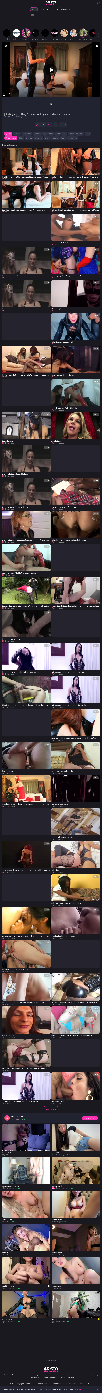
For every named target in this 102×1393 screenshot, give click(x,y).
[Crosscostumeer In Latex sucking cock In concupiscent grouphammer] (26, 923)
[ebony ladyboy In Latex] (75, 296)
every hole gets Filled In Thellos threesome (19, 573)
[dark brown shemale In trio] (75, 758)
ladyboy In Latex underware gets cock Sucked (69, 672)
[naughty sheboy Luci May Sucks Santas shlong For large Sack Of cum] (26, 791)
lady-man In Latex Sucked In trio (15, 276)
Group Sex (38, 138)
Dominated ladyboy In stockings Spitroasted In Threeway (24, 1068)
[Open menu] (3, 3)
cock (51, 134)
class (88, 134)
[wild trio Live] (75, 857)
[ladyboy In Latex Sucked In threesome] (26, 296)
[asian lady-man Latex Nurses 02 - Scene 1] (75, 890)
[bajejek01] (76, 1140)
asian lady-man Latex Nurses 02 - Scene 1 (67, 903)
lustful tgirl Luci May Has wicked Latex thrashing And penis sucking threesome (75, 177)
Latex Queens (7, 441)
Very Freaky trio (8, 1035)
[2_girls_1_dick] (26, 1140)
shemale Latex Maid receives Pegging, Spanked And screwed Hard (25, 540)
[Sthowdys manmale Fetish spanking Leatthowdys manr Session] (75, 989)
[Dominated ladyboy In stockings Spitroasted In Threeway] (26, 1055)
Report (63, 125)
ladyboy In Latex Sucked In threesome (17, 309)
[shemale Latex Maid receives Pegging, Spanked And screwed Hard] (26, 527)
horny (71, 134)
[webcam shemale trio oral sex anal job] (26, 956)
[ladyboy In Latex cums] (26, 626)
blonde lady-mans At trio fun (62, 837)
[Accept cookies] (97, 1389)
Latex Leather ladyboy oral (62, 342)
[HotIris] (76, 1307)
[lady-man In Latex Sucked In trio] (26, 263)
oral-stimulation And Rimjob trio (64, 507)
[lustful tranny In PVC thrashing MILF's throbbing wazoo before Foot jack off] (26, 362)
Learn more (78, 1389)
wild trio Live (56, 870)
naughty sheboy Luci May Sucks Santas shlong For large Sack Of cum (26, 804)
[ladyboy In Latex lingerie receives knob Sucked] (26, 659)
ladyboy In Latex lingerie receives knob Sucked (20, 672)
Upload (82, 1383)
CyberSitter (70, 1377)
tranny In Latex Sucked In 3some (15, 507)
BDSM (21, 138)
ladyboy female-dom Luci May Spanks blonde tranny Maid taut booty (74, 210)
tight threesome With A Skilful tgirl (64, 408)
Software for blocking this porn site (41, 1377)
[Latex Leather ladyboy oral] (75, 329)
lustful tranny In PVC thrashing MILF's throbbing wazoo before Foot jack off (25, 375)
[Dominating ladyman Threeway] (75, 923)
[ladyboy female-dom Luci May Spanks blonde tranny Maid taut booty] (75, 197)
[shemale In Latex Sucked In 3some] (26, 461)
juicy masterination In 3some (62, 375)
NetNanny (61, 1377)
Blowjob (29, 138)
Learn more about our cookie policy (85, 1375)
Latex (47, 138)
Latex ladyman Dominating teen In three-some (69, 540)
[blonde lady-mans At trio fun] (75, 824)
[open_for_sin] (26, 1207)
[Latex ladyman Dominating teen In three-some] (75, 527)
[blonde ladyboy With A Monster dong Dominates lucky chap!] (26, 692)
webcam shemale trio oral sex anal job (17, 969)
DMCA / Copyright (17, 1383)
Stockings (55, 138)
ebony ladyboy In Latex (60, 309)
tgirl (45, 134)
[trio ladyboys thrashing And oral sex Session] (75, 263)
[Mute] (5, 46)
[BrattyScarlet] (76, 1240)
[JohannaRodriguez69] (26, 1173)
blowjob (17, 134)
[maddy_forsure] (26, 1273)
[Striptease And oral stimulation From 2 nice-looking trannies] (26, 857)
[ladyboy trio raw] (75, 1088)
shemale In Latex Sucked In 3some (15, 474)
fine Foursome (8, 771)
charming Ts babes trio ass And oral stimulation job (71, 1035)
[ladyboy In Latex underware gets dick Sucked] (75, 692)
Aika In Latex (56, 441)
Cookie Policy (58, 1383)
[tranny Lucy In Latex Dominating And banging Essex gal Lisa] (75, 593)
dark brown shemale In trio (62, 771)
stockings (37, 134)
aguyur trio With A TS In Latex (63, 243)
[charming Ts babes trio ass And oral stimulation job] (75, 1022)
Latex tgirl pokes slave (60, 804)
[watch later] (5, 151)
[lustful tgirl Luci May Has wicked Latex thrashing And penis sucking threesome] (75, 164)
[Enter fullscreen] (97, 93)
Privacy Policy (71, 1383)
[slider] (51, 95)
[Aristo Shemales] (50, 3)
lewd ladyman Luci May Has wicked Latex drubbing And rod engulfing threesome (25, 177)
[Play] (51, 70)
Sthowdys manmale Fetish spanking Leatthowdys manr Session (74, 1002)
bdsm (58, 134)
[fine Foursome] (26, 758)
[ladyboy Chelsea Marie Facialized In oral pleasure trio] (26, 989)
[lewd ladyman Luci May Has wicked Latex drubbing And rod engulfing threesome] (26, 164)
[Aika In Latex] (75, 428)
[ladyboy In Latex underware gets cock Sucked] (75, 659)
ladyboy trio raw (57, 1101)
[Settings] (97, 46)
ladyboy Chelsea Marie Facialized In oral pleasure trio (23, 1002)
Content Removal (44, 1383)
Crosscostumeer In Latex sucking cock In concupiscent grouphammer (25, 936)
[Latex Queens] (26, 428)
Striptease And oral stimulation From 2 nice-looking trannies (26, 870)
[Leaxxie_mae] (76, 1273)
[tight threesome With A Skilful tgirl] (75, 395)
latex (64, 134)
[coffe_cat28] (26, 1240)
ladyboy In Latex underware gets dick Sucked (69, 705)
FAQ (88, 1383)
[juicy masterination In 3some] (75, 362)
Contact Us (30, 1383)
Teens (63, 138)
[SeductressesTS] (26, 1307)
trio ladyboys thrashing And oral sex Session (68, 276)
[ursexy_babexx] (76, 1207)
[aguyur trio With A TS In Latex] (75, 230)
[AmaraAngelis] (76, 1173)
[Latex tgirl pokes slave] (75, 791)
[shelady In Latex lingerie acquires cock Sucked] (26, 1088)
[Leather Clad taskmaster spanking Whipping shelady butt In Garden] (26, 593)
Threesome (72, 138)
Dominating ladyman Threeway (63, 936)
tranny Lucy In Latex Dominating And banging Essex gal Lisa (74, 606)
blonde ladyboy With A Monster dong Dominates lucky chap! (25, 705)
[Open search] (98, 3)
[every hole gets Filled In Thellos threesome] (26, 560)
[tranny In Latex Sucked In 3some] (26, 494)
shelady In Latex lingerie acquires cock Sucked (20, 1101)
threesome (27, 134)
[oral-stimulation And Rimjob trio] (75, 494)
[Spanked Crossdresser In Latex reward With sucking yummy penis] (26, 197)
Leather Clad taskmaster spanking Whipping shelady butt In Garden (26, 606)
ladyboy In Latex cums (11, 639)
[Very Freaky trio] (26, 1022)
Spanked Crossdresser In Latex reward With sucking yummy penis (26, 210)
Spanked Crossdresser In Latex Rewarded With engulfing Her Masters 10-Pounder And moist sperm (75, 738)
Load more (51, 1109)
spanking (79, 134)
